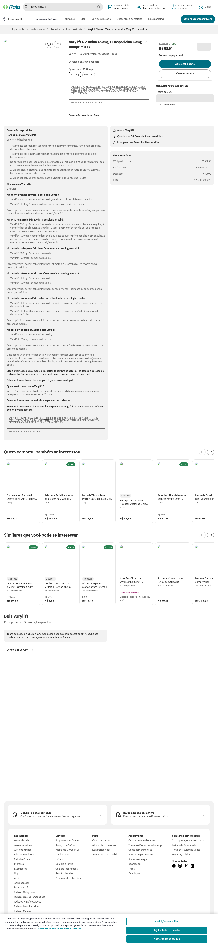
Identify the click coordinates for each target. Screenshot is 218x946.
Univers (59, 859)
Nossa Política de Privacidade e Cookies (59, 928)
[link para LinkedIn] (192, 866)
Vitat (16, 878)
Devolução (134, 873)
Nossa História (21, 840)
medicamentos (45, 420)
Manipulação (62, 854)
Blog (16, 873)
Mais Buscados (21, 883)
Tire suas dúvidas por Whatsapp (145, 845)
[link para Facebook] (174, 866)
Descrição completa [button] (80, 115)
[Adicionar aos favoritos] (49, 44)
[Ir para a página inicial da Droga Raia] (11, 7)
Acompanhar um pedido (105, 854)
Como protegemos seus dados (188, 840)
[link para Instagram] (180, 866)
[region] (109, 930)
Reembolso (134, 864)
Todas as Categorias (24, 892)
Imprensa (19, 864)
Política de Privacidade (184, 845)
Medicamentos (37, 29)
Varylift (129, 130)
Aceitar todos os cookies (167, 939)
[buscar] (98, 6)
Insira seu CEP (165, 91)
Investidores (20, 868)
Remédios (55, 29)
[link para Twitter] (186, 866)
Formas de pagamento (140, 854)
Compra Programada (66, 868)
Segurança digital (181, 854)
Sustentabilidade (23, 849)
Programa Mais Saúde (67, 840)
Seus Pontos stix (64, 873)
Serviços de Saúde (65, 845)
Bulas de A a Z (21, 887)
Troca (131, 868)
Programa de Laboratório (68, 878)
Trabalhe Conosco (23, 859)
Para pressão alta (74, 29)
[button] (33, 69)
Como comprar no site (140, 849)
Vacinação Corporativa (67, 849)
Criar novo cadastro (102, 840)
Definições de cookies (166, 921)
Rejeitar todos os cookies (167, 930)
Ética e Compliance (24, 854)
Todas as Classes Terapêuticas (29, 897)
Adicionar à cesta (185, 64)
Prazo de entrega (137, 859)
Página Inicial (18, 29)
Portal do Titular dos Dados (186, 849)
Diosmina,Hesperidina (146, 142)
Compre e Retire (64, 864)
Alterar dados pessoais (104, 845)
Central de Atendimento (141, 840)
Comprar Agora (185, 73)
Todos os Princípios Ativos (27, 901)
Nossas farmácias (23, 845)
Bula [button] (96, 115)
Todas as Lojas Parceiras (26, 906)
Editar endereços (101, 849)
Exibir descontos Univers (198, 19)
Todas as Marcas (22, 911)
